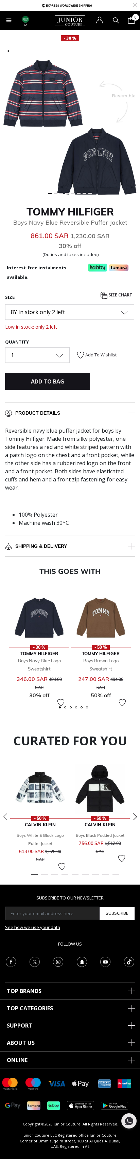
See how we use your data (32, 927)
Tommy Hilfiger (70, 211)
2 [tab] (44, 877)
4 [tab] (65, 877)
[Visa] (56, 1083)
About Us (21, 1043)
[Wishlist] (60, 702)
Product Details (37, 413)
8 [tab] (105, 877)
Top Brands (24, 991)
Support (19, 1025)
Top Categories (30, 1008)
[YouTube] (105, 961)
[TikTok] (129, 961)
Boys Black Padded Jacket (100, 835)
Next (135, 817)
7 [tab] (95, 877)
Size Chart (119, 295)
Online (17, 1060)
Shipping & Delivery (41, 546)
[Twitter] (35, 961)
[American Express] (104, 1083)
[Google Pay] (12, 1105)
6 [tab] (85, 877)
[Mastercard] (10, 1083)
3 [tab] (54, 877)
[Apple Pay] (80, 1083)
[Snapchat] (82, 961)
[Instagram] (58, 961)
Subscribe (117, 913)
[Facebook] (11, 961)
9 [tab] (115, 877)
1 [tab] (34, 877)
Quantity (17, 342)
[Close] (135, 4)
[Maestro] (33, 1083)
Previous (5, 817)
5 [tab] (75, 877)
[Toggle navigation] (9, 20)
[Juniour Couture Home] (70, 20)
